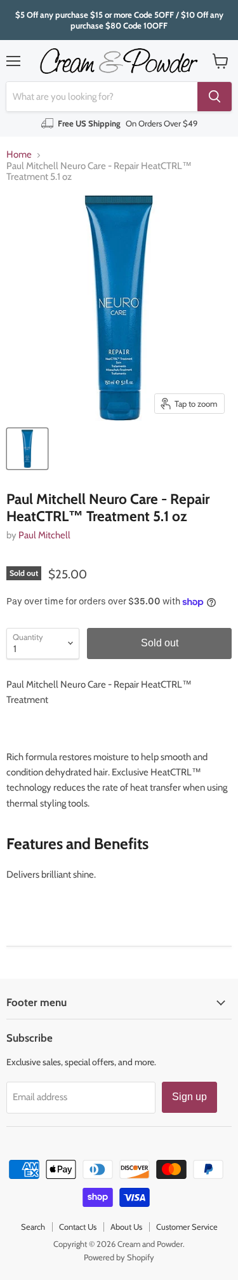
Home (19, 154)
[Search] (214, 96)
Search (33, 1227)
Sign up (189, 1096)
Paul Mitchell (44, 535)
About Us (126, 1227)
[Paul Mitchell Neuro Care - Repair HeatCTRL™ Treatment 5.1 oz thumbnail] (27, 448)
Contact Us (77, 1227)
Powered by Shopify (119, 1257)
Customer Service (187, 1227)
